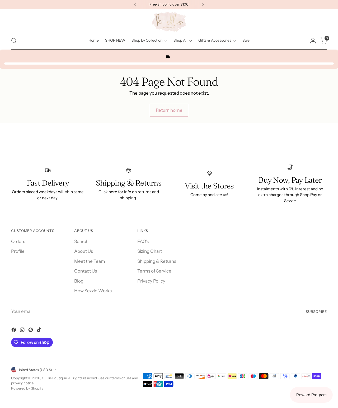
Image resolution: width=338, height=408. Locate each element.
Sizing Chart (149, 251)
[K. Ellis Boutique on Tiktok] (39, 330)
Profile (18, 251)
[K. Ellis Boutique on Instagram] (23, 330)
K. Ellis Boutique (54, 378)
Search (81, 241)
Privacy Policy (151, 281)
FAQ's (143, 241)
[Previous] (135, 4)
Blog (78, 281)
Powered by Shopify (27, 388)
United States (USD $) (34, 370)
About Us (83, 251)
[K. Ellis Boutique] (169, 22)
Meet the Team (89, 261)
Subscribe (316, 311)
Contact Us (85, 271)
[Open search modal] (14, 40)
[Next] (203, 4)
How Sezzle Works (93, 290)
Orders (18, 241)
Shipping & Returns (156, 261)
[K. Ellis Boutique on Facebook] (14, 330)
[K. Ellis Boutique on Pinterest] (31, 330)
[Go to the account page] (313, 40)
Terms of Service (154, 271)
